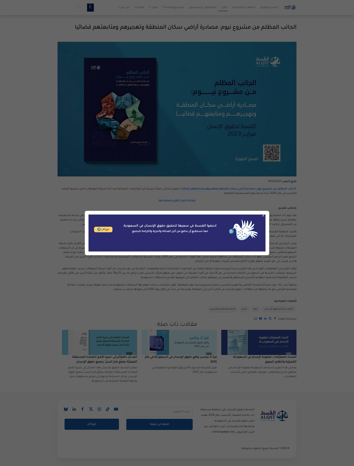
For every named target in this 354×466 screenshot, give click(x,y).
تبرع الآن (105, 229)
